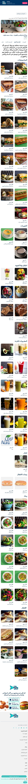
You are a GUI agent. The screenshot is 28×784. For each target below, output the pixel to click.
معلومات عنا (25, 733)
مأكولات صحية (17, 17)
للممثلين (25, 771)
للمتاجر (26, 768)
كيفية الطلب (25, 736)
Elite (26, 742)
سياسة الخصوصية (24, 755)
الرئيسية (25, 17)
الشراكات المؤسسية (23, 739)
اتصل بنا (25, 758)
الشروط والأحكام (24, 752)
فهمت (25, 782)
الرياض (22, 17)
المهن (26, 765)
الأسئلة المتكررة (24, 749)
